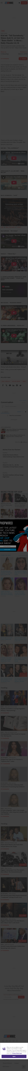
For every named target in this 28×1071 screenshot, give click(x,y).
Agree (14, 1056)
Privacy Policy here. (17, 1053)
